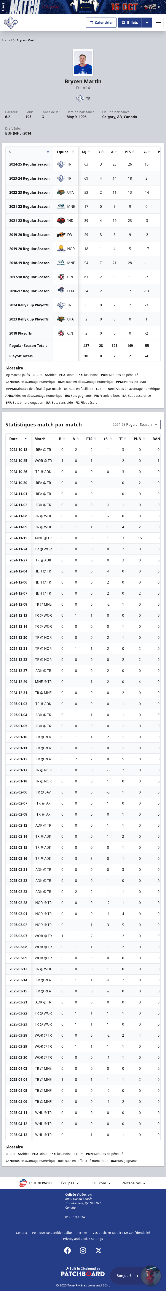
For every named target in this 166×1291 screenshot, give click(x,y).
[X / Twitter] (99, 1250)
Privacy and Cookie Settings (83, 1239)
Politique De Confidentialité (52, 1233)
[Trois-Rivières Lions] (11, 23)
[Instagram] (83, 1250)
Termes (82, 1233)
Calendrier (104, 22)
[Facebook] (67, 1250)
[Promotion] (83, 7)
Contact (21, 1233)
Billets (132, 22)
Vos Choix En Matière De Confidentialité (121, 1233)
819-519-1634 (75, 1217)
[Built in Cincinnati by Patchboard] (83, 1271)
